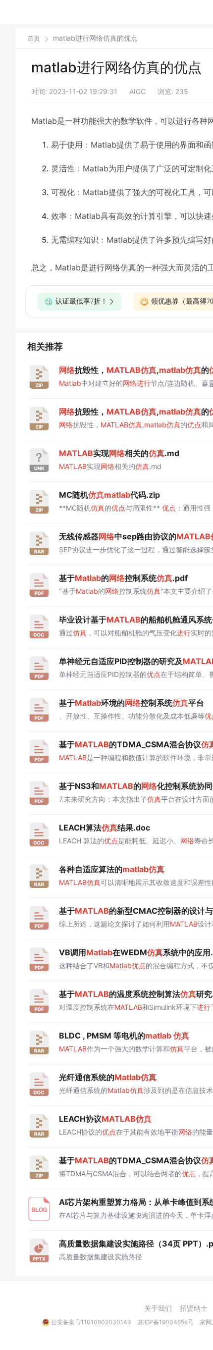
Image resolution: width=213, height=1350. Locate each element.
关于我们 (158, 1308)
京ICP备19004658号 (165, 1322)
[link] (33, 38)
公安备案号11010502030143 (91, 1322)
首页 (33, 38)
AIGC (137, 91)
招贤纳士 (194, 1308)
